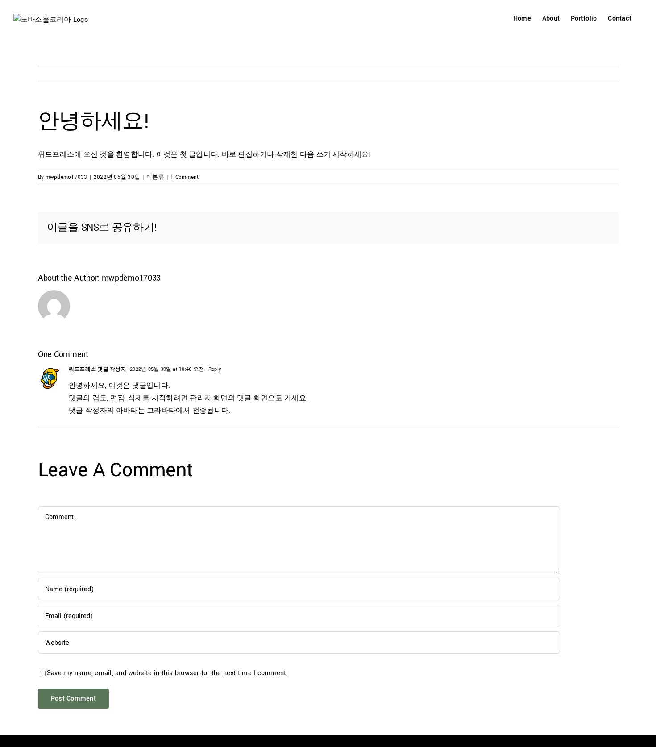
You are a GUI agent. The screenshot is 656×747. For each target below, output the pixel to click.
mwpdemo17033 (66, 177)
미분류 (155, 177)
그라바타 (161, 410)
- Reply (212, 369)
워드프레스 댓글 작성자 (97, 369)
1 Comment (184, 177)
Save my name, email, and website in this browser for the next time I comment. (167, 673)
